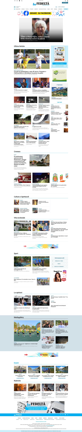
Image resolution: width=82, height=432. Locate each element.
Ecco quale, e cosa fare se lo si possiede (58, 187)
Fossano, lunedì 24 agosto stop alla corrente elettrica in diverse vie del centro (44, 107)
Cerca (65, 1)
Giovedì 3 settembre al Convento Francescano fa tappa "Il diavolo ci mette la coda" (19, 109)
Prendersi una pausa (57, 98)
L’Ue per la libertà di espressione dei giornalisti (40, 308)
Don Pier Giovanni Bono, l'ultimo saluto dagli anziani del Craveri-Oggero (59, 223)
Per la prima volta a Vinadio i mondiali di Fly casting (39, 269)
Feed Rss (22, 0)
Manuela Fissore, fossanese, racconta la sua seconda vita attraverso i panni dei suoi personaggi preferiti (21, 92)
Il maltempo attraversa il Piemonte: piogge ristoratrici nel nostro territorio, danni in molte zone (20, 161)
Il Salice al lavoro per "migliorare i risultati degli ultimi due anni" (25, 344)
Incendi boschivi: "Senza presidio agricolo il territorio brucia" (44, 142)
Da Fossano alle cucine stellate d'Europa (55, 124)
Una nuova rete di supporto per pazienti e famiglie (30, 144)
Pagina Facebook (16, 0)
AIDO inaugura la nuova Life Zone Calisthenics (21, 271)
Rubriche (17, 381)
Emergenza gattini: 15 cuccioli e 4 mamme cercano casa (47, 394)
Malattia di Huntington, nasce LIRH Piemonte (31, 142)
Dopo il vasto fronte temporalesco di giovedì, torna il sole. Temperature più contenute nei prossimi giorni (20, 168)
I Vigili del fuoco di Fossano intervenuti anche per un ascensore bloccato (22, 187)
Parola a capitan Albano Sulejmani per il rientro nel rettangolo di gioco (25, 346)
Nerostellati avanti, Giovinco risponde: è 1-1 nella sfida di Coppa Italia (25, 74)
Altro (34, 374)
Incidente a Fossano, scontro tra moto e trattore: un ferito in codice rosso (56, 113)
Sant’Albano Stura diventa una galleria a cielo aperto (21, 127)
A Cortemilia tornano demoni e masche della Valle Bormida (19, 106)
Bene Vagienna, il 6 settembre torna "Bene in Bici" (24, 280)
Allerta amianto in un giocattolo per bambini (58, 185)
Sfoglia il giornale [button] (60, 63)
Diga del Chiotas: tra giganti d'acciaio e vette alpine (34, 376)
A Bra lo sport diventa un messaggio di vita (20, 269)
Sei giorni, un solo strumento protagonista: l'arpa (44, 202)
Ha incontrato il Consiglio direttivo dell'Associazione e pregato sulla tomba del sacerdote (39, 237)
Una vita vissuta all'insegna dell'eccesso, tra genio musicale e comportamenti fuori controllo (31, 109)
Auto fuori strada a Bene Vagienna (22, 185)
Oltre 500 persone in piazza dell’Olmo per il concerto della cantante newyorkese (39, 93)
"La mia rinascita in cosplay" (21, 90)
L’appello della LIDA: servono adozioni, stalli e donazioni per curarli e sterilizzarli (48, 397)
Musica (20, 374)
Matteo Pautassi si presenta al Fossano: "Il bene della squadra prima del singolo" (62, 331)
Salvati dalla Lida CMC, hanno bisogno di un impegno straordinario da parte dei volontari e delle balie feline (20, 397)
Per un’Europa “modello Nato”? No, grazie (59, 297)
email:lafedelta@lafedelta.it (50, 425)
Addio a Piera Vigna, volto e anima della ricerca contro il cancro (35, 38)
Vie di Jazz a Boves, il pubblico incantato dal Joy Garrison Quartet (40, 90)
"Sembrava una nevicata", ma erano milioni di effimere (60, 347)
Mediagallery (19, 317)
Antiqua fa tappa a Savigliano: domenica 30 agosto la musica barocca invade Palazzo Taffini (25, 203)
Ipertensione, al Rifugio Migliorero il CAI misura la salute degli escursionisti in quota (19, 143)
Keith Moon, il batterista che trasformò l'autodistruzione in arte (31, 106)
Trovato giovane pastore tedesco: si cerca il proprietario (34, 394)
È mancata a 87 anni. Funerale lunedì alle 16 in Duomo (29, 40)
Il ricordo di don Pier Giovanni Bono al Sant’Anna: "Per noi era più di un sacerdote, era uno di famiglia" (59, 230)
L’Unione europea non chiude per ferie (22, 308)
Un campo (53, 302)
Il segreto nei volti (36, 126)
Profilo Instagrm (18, 0)
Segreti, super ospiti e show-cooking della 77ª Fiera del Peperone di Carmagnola (24, 211)
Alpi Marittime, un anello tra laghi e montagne (62, 376)
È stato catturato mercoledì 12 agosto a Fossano (33, 397)
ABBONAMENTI (65, 2)
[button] (67, 1)
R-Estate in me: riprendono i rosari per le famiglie (59, 236)
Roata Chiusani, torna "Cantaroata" (20, 376)
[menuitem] (18, 9)
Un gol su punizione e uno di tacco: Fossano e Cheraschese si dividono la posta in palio (30, 72)
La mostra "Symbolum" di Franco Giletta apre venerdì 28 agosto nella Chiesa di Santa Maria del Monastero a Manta (40, 128)
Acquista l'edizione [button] (60, 65)
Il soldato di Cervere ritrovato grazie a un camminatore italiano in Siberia (56, 107)
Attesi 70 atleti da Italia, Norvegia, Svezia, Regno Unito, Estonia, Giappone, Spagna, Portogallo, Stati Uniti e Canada (40, 272)
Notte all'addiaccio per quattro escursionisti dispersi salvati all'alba (39, 186)
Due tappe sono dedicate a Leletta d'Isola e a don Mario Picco (22, 237)
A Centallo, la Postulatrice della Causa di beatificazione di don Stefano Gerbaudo (40, 234)
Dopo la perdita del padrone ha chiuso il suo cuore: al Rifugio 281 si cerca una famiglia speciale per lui (62, 396)
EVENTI (17, 7)
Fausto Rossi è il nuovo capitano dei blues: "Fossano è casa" (47, 347)
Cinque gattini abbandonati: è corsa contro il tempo (55, 130)
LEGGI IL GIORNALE (61, 6)
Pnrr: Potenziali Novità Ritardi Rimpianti (58, 306)
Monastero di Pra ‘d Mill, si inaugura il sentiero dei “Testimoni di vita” (22, 234)
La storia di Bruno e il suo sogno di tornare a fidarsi (62, 394)
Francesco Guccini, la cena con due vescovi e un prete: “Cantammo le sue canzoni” (48, 331)
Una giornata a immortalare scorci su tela (21, 128)
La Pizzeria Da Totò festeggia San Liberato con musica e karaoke (44, 210)
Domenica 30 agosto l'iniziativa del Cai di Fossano (19, 146)
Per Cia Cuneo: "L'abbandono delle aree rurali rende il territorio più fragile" (44, 145)
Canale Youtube (20, 0)
